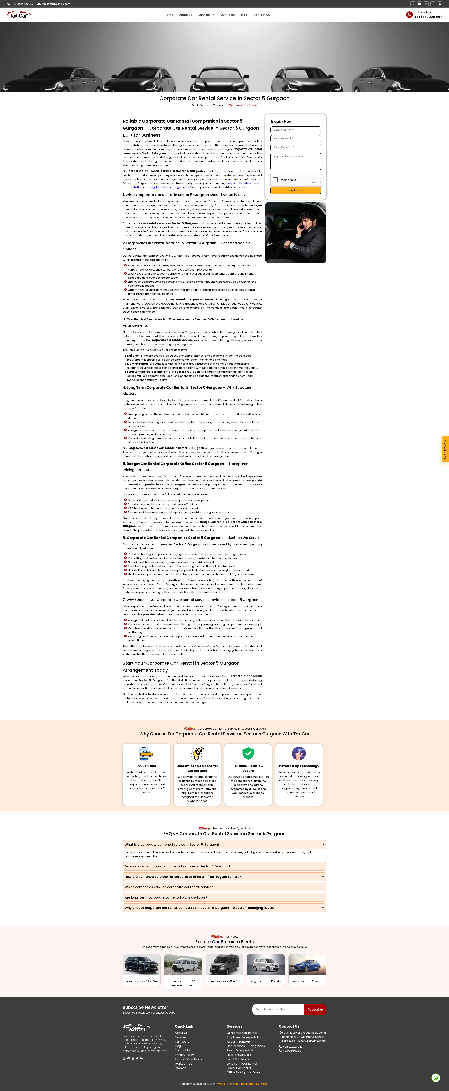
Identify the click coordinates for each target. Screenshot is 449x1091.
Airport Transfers (239, 1042)
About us (181, 1033)
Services (204, 15)
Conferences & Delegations (246, 1046)
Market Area (183, 1064)
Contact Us (261, 15)
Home (169, 15)
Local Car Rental (238, 1059)
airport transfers (239, 183)
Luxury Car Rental (239, 1068)
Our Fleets (228, 15)
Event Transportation (241, 1050)
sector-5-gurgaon (212, 105)
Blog (244, 15)
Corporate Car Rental (242, 1033)
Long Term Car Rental (242, 1064)
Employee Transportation (244, 1037)
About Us (185, 15)
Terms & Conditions (188, 1059)
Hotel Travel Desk (239, 1055)
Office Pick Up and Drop (243, 1072)
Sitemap (180, 1068)
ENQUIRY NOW (445, 448)
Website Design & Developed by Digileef (243, 1084)
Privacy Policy (184, 1055)
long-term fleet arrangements (169, 187)
